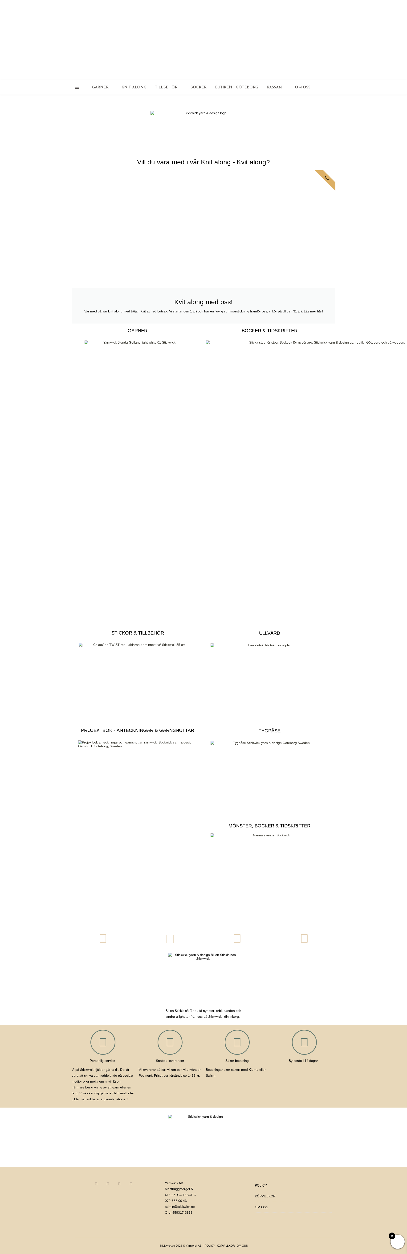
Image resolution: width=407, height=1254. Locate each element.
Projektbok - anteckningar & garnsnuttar (137, 730)
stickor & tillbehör (137, 632)
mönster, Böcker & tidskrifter (269, 825)
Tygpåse (270, 730)
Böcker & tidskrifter (269, 330)
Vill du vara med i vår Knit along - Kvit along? (203, 162)
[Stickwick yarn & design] (203, 40)
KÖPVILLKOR (265, 1196)
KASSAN (274, 87)
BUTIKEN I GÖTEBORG (236, 87)
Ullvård (269, 633)
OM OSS (302, 87)
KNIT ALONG (134, 87)
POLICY (261, 1185)
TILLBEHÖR (166, 87)
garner (137, 330)
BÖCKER (198, 87)
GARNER (100, 87)
